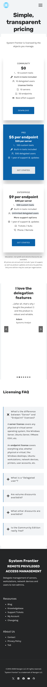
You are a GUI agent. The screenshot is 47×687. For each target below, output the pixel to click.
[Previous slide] (6, 329)
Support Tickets (16, 612)
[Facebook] (23, 678)
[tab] (17, 377)
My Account (13, 616)
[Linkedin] (18, 678)
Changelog (13, 620)
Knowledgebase (15, 608)
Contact (11, 637)
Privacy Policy (14, 641)
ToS (9, 645)
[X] (13, 678)
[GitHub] (33, 678)
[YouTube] (28, 678)
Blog (10, 604)
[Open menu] (40, 5)
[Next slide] (41, 329)
